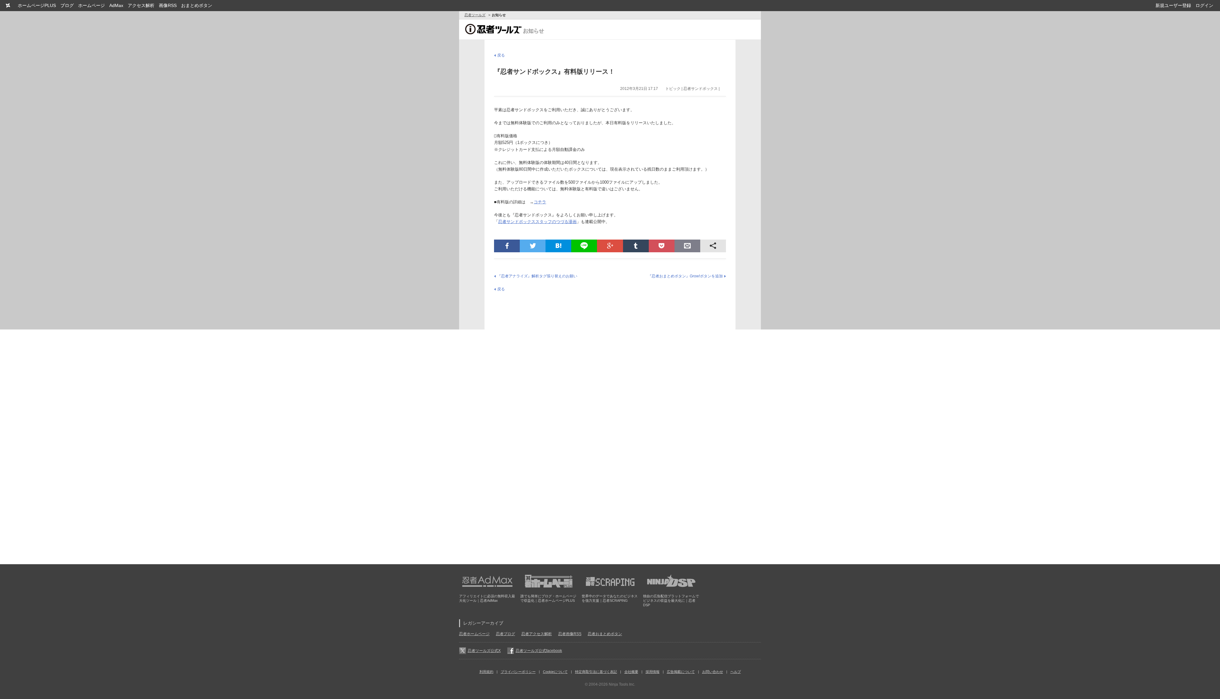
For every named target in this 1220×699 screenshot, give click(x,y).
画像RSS (168, 5)
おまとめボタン (196, 5)
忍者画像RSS (569, 634)
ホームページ (91, 5)
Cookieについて (555, 672)
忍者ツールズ (474, 15)
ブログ (67, 5)
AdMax (116, 5)
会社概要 (631, 672)
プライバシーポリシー (518, 672)
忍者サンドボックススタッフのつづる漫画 (537, 221)
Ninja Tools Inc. (622, 684)
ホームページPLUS (37, 5)
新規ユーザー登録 (1173, 5)
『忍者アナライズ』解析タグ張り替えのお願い (537, 276)
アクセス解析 (141, 5)
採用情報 (653, 672)
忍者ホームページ (474, 634)
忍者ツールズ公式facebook (539, 650)
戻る (501, 55)
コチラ (540, 202)
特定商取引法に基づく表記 (596, 672)
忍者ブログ (505, 634)
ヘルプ (735, 672)
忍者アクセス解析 (536, 634)
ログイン (1204, 5)
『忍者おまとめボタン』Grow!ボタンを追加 (685, 276)
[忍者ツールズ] (7, 5)
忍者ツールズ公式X (484, 650)
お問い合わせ (712, 672)
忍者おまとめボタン (605, 634)
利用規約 (486, 672)
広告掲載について (681, 672)
